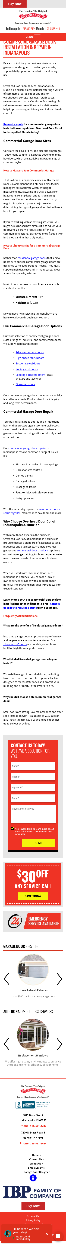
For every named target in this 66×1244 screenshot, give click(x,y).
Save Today (33, 896)
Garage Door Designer (37, 1172)
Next (59, 979)
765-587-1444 (53, 29)
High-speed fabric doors (30, 358)
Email (15, 798)
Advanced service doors (30, 352)
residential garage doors (32, 258)
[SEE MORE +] (33, 969)
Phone (16, 776)
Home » (36, 1155)
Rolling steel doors (27, 369)
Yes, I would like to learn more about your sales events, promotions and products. (34, 831)
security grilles (11, 513)
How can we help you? (23, 809)
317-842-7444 (29, 29)
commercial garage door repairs (27, 448)
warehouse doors (49, 509)
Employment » (36, 1168)
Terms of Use (33, 1216)
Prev (6, 979)
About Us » (36, 1164)
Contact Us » (36, 1159)
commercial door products (33, 550)
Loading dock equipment (30, 375)
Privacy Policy (33, 1220)
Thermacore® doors (15, 644)
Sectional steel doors (28, 363)
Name (15, 765)
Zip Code (17, 787)
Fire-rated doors (25, 384)
